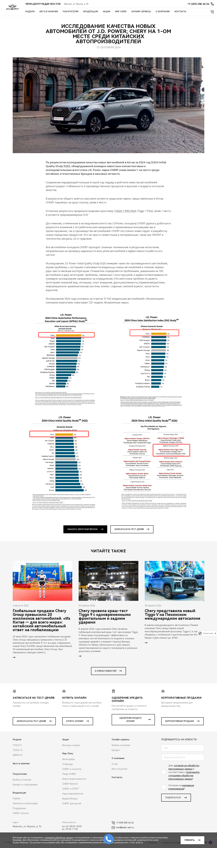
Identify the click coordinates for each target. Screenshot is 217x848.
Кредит (116, 750)
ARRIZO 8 (17, 755)
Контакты (180, 11)
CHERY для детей (71, 803)
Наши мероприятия (72, 793)
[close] (215, 633)
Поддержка (19, 808)
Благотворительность (74, 779)
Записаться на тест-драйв (129, 529)
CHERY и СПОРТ (70, 788)
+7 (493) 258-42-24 (125, 823)
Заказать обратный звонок (82, 529)
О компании (163, 11)
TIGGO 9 (17, 745)
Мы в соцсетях (119, 769)
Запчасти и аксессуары (25, 803)
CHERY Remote (70, 784)
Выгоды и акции (71, 745)
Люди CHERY (69, 774)
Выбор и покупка (22, 779)
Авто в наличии (48, 11)
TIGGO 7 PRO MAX (125, 211)
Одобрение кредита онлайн (130, 719)
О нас (115, 764)
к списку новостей (105, 671)
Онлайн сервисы (141, 11)
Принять (190, 840)
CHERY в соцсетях (71, 769)
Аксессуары (68, 759)
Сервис (16, 798)
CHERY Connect (21, 813)
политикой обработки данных (59, 838)
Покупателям (71, 11)
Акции (106, 11)
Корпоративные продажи (179, 721)
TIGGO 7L (18, 750)
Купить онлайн (74, 721)
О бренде (67, 764)
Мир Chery (121, 11)
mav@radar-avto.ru (125, 827)
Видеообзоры (70, 798)
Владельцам (90, 11)
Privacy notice (208, 633)
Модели (30, 11)
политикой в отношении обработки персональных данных (184, 775)
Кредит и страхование (25, 784)
